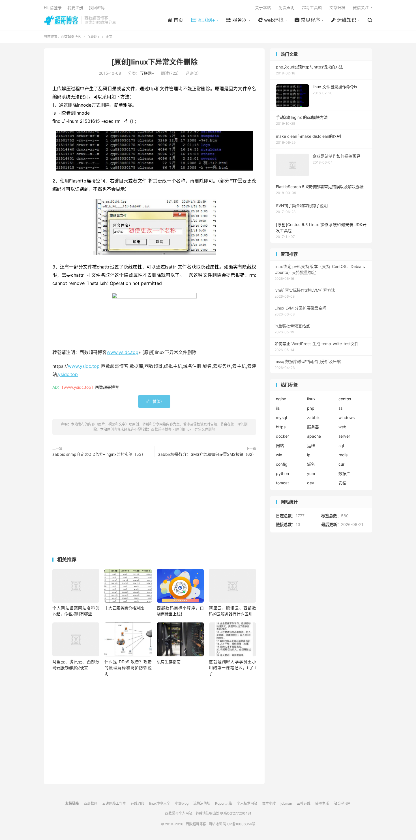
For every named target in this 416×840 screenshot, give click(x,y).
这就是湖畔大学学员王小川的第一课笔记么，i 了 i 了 (232, 667)
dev (310, 482)
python (282, 473)
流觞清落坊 (201, 803)
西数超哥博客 (61, 20)
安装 (342, 482)
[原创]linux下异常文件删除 (154, 62)
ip (308, 454)
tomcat (282, 482)
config (282, 464)
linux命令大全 (159, 803)
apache (314, 436)
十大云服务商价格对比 (124, 607)
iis (278, 408)
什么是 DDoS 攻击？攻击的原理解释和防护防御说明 (127, 667)
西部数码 (90, 803)
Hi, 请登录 (53, 7)
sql (341, 445)
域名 (311, 464)
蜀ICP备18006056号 (239, 824)
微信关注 (361, 7)
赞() (154, 401)
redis (343, 454)
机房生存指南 (169, 661)
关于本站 (263, 7)
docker (282, 436)
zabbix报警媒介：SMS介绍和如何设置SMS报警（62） (207, 454)
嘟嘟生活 (322, 803)
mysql (281, 417)
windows (346, 417)
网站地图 (215, 824)
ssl (340, 408)
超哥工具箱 (312, 7)
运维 (311, 445)
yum (311, 473)
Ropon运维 (223, 803)
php (310, 408)
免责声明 (286, 7)
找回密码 (97, 7)
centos (344, 398)
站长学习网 (342, 803)
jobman (286, 803)
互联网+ (93, 37)
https (281, 426)
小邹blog (181, 803)
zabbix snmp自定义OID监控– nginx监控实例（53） (98, 454)
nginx (281, 398)
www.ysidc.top (122, 352)
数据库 (344, 473)
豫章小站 (269, 803)
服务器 (313, 426)
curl (341, 464)
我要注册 (75, 7)
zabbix (313, 417)
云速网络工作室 (114, 803)
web (342, 426)
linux (311, 398)
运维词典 (137, 803)
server (344, 436)
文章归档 (337, 7)
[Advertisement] (154, 508)
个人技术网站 (247, 803)
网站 (280, 445)
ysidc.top (68, 374)
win (279, 454)
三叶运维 (303, 803)
